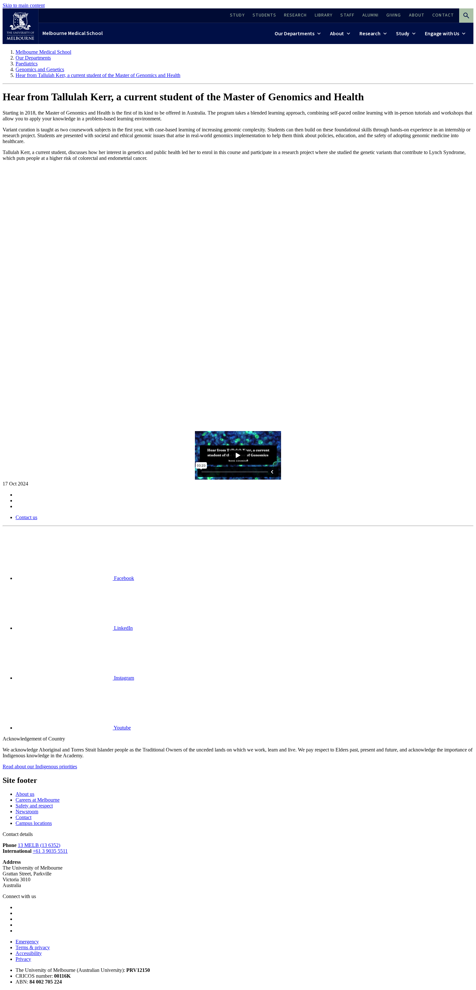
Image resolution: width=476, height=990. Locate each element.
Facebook (123, 578)
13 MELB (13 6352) (39, 845)
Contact (23, 817)
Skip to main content (24, 5)
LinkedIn (123, 628)
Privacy (23, 959)
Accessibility (29, 953)
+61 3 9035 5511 (50, 851)
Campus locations (34, 823)
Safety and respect (34, 805)
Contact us (26, 517)
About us (25, 794)
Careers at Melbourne (38, 800)
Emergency (27, 941)
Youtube (122, 727)
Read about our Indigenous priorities (40, 766)
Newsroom (27, 811)
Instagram (123, 678)
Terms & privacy (33, 947)
